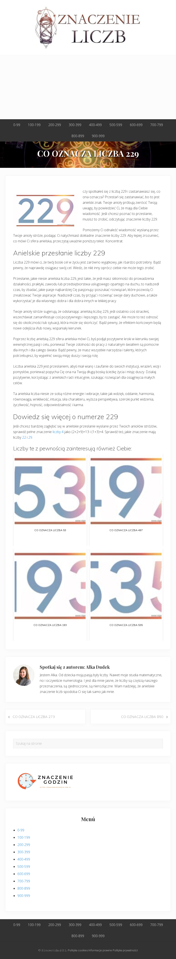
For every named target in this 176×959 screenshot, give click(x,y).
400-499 (23, 859)
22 (24, 437)
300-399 (23, 852)
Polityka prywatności (125, 950)
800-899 (23, 888)
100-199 (23, 837)
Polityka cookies (78, 950)
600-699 (23, 873)
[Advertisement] (88, 87)
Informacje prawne (100, 950)
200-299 (23, 844)
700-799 (23, 881)
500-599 (23, 866)
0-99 (20, 830)
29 (30, 437)
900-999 (23, 895)
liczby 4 (58, 431)
